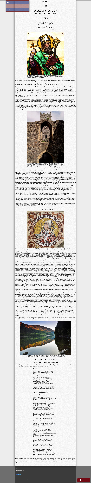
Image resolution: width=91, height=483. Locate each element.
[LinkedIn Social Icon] (20, 474)
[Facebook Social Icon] (17, 474)
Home (8, 2)
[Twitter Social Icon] (19, 474)
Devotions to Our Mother (12, 10)
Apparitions (9, 6)
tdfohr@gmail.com (20, 470)
